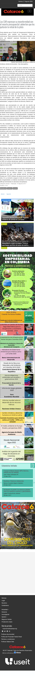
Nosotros (4, 603)
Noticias (4, 598)
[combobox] (25, 5)
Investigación (5, 614)
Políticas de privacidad (7, 634)
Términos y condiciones (8, 639)
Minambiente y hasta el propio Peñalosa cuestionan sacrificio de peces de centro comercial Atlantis (15, 244)
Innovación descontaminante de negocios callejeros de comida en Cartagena (15, 218)
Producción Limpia (7, 622)
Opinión (4, 617)
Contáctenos (5, 605)
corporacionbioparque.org (9, 628)
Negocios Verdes (7, 619)
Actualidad (5, 609)
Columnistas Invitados (9, 465)
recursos (9, 188)
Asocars (15, 188)
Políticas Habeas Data (7, 641)
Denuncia (4, 612)
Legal (3, 600)
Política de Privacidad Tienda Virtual (11, 636)
